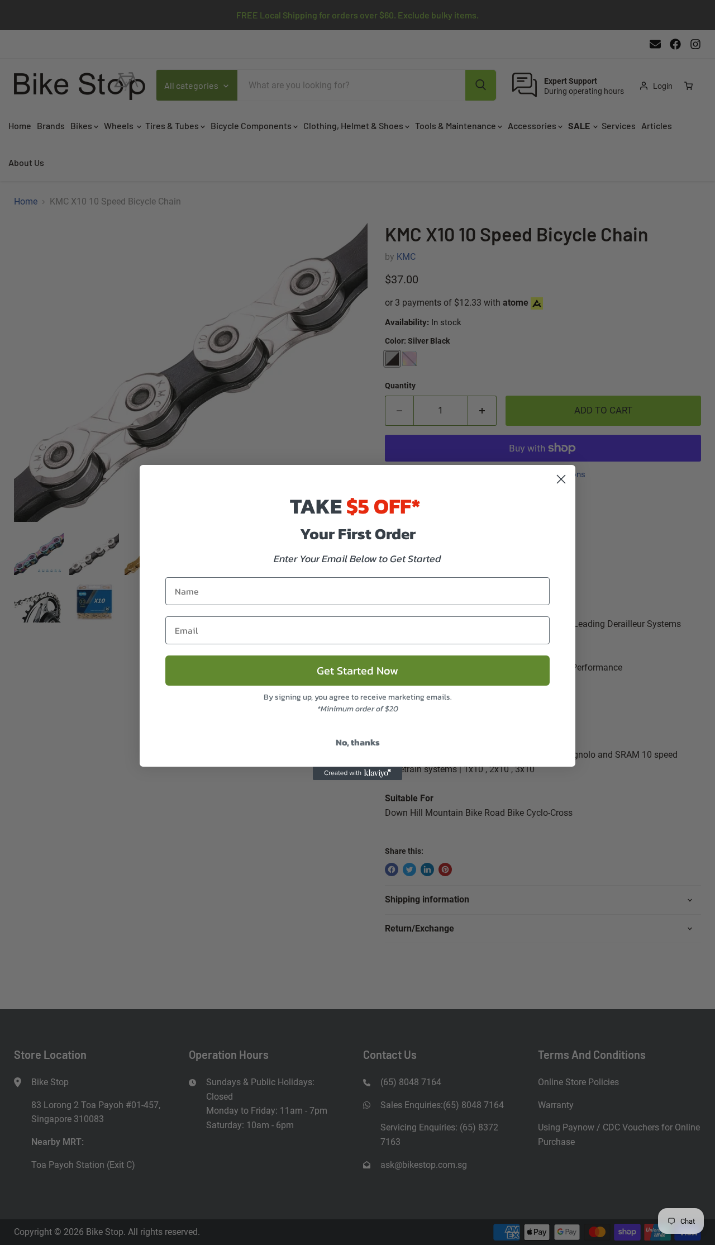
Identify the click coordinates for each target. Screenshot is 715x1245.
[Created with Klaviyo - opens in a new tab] (357, 773)
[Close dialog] (561, 479)
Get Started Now (357, 670)
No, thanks (358, 742)
